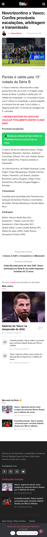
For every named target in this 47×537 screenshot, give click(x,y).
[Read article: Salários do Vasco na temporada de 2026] (23, 307)
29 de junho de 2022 (34, 33)
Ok (13, 533)
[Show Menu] (3, 4)
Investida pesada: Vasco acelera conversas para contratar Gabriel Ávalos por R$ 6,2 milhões (27, 343)
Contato (32, 521)
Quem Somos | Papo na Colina (13, 521)
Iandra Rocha (16, 33)
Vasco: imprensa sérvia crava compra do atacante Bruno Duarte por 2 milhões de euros (26, 356)
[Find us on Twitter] (10, 471)
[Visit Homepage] (23, 3)
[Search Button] (43, 4)
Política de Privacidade (27, 533)
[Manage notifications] (41, 531)
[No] (43, 530)
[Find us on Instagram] (16, 471)
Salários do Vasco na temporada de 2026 (14, 327)
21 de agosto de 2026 (24, 415)
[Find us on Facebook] (4, 471)
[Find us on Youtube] (23, 471)
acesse (13, 282)
